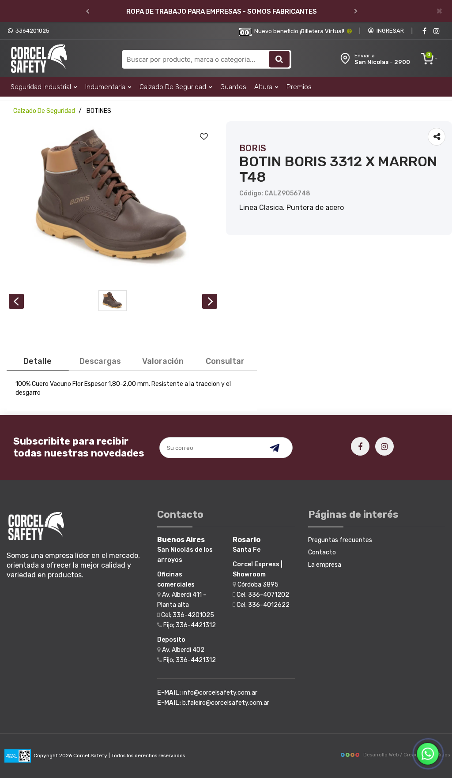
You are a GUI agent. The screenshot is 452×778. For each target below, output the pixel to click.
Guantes (233, 87)
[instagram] (436, 31)
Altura (264, 87)
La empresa (324, 565)
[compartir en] (436, 137)
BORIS (252, 148)
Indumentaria (106, 87)
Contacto (322, 552)
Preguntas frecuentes (340, 540)
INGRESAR (389, 30)
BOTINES (99, 111)
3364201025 (31, 30)
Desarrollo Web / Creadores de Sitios (406, 755)
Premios (299, 87)
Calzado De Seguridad (173, 87)
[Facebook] (424, 31)
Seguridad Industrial (42, 87)
